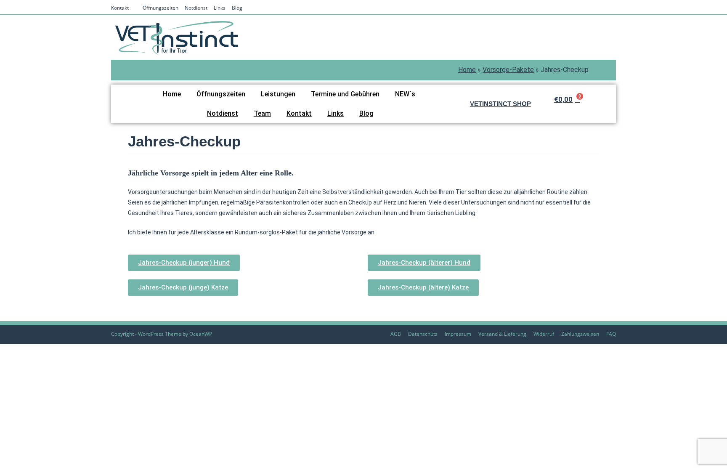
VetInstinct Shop (500, 103)
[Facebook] (600, 8)
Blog (237, 7)
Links (220, 7)
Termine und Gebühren (345, 94)
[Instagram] (611, 8)
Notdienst (196, 7)
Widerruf (543, 333)
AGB (395, 333)
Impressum (458, 333)
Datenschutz (423, 333)
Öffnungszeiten (160, 7)
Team (262, 113)
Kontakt (120, 7)
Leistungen (278, 94)
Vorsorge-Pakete (508, 70)
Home (467, 70)
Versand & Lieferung (502, 333)
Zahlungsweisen (580, 333)
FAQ (611, 333)
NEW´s (405, 94)
